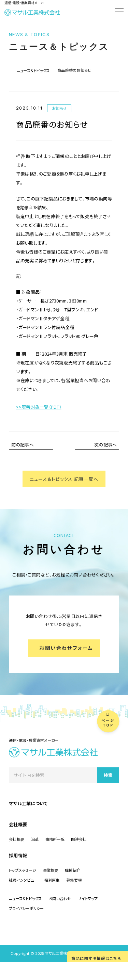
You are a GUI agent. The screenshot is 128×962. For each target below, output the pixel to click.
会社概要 (18, 824)
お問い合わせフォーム (66, 647)
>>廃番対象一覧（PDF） (38, 407)
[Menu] (119, 9)
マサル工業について (28, 803)
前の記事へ (22, 444)
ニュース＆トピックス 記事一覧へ (64, 479)
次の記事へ (105, 444)
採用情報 (18, 855)
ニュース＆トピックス (33, 70)
